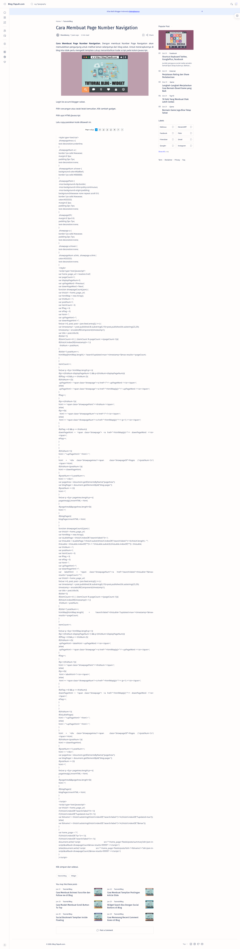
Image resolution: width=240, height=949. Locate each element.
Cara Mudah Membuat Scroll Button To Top (72, 906)
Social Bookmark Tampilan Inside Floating (72, 918)
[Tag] (67, 889)
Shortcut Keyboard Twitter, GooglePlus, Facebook (174, 58)
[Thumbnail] (98, 892)
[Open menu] (4, 4)
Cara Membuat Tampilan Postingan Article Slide (123, 893)
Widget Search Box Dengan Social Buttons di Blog (123, 906)
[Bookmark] (236, 4)
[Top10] (172, 95)
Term (160, 160)
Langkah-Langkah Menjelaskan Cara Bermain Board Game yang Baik (177, 88)
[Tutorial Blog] (62, 876)
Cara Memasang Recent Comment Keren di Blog (122, 918)
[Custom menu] (4, 51)
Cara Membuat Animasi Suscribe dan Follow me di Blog (73, 893)
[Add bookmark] (143, 35)
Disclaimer (168, 160)
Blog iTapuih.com (16, 4)
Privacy (177, 160)
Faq (183, 160)
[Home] (4, 12)
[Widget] (73, 876)
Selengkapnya (134, 11)
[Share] (150, 35)
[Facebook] (173, 53)
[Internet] (173, 71)
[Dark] (231, 4)
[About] (4, 30)
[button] (163, 151)
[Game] (172, 82)
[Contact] (4, 35)
